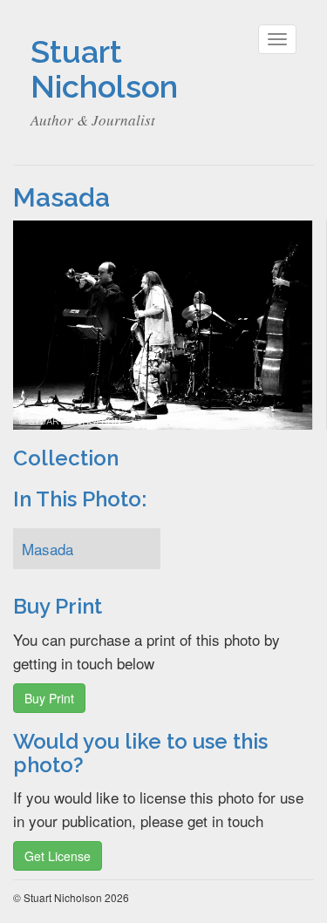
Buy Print (49, 698)
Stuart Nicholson (104, 69)
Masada (47, 549)
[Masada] (162, 323)
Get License (57, 856)
